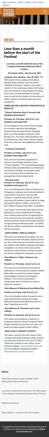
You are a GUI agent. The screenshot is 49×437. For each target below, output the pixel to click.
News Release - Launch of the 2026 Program (20, 412)
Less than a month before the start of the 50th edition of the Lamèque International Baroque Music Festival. (24, 392)
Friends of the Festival (34, 2)
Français (5, 5)
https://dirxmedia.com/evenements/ (18, 352)
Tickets (20, 2)
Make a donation (9, 2)
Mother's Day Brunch (10, 403)
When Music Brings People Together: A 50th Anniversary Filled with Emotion (20, 380)
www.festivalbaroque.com (31, 346)
